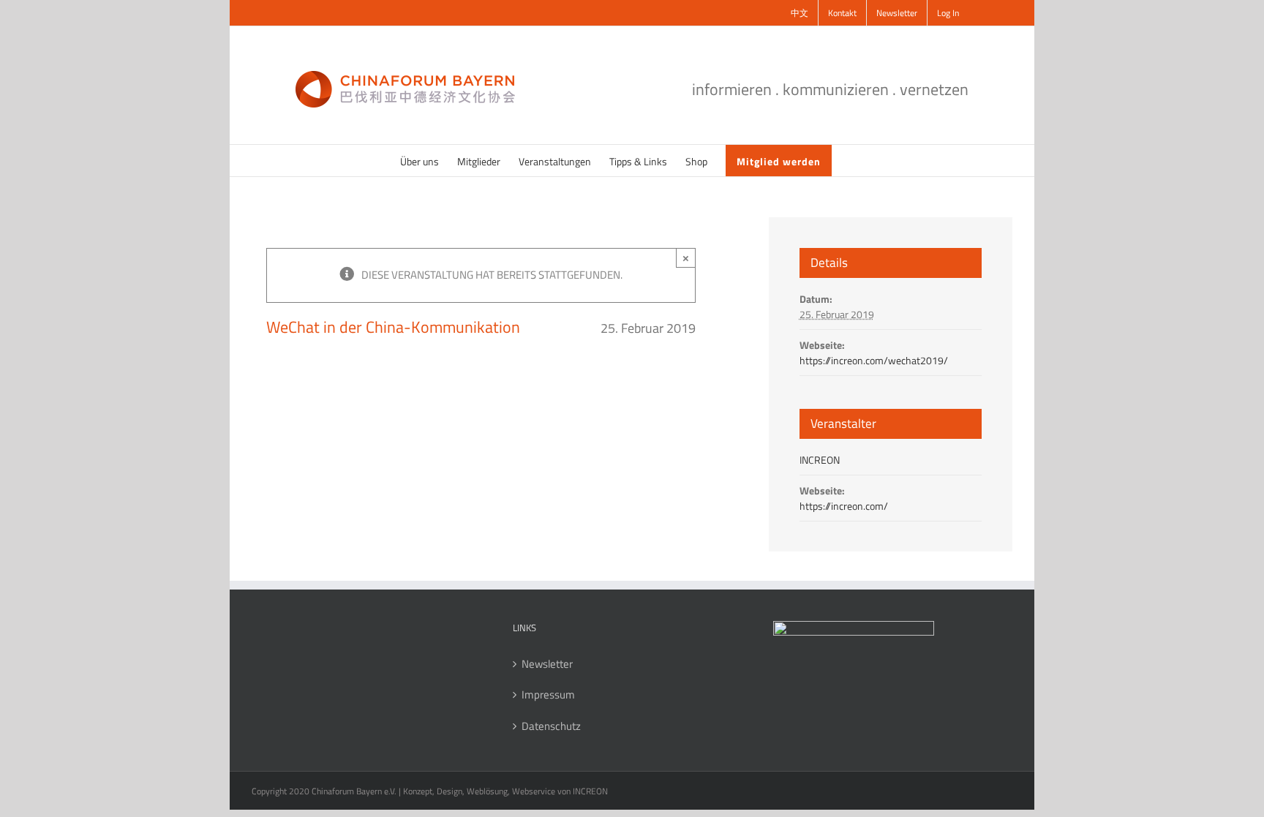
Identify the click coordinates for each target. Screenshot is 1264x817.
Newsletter (547, 664)
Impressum (548, 695)
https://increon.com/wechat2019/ (874, 360)
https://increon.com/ (844, 505)
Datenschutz (551, 726)
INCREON (820, 459)
